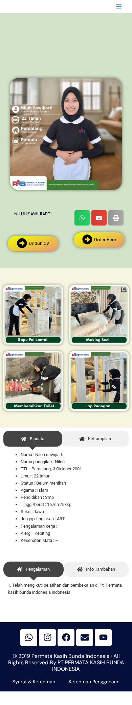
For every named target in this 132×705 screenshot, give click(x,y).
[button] (82, 218)
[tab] (32, 439)
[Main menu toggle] (118, 6)
